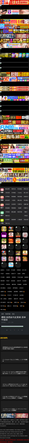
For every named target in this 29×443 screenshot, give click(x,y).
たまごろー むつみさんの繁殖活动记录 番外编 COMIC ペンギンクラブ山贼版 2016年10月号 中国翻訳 (15, 373)
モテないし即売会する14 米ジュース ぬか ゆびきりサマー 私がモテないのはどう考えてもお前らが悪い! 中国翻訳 (15, 385)
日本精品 (14, 192)
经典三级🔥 (9, 302)
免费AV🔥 (22, 306)
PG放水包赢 (20, 277)
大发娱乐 (9, 288)
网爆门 (26, 212)
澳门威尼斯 (3, 302)
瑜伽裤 (19, 208)
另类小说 (7, 223)
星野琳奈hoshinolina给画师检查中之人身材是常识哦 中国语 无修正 (15, 348)
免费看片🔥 (3, 291)
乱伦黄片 (3, 284)
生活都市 (7, 219)
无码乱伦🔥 (3, 295)
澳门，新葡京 (4, 298)
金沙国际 (22, 295)
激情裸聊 (16, 291)
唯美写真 (20, 212)
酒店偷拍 (13, 280)
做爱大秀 (16, 298)
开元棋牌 (13, 270)
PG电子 (2, 273)
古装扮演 (7, 204)
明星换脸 (14, 208)
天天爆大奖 (15, 295)
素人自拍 (26, 192)
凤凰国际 (14, 277)
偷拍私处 (8, 284)
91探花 (13, 200)
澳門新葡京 (15, 288)
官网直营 (19, 270)
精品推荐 (7, 189)
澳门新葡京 (3, 288)
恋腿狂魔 (26, 204)
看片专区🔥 (3, 306)
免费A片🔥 (16, 302)
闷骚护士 (26, 208)
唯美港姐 (20, 196)
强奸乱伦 (14, 189)
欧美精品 (20, 189)
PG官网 (8, 270)
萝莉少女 (26, 189)
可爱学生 (20, 204)
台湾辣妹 (7, 196)
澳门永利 (24, 270)
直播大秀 (21, 298)
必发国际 (25, 284)
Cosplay (20, 192)
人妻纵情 (20, 219)
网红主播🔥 (3, 309)
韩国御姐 (14, 196)
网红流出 (20, 200)
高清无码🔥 (15, 306)
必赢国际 (8, 277)
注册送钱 (8, 273)
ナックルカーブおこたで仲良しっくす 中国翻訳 (15, 360)
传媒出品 (7, 215)
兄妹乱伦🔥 (23, 302)
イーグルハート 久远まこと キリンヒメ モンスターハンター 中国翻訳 (15, 409)
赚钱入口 (9, 306)
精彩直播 (3, 280)
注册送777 (13, 273)
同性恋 (26, 215)
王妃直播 (24, 280)
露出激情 (14, 212)
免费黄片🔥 (22, 291)
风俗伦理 (26, 219)
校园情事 (14, 219)
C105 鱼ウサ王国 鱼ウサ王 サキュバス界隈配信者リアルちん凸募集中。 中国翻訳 (15, 397)
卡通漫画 (7, 212)
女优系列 (14, 204)
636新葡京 (9, 291)
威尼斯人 (3, 270)
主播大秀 (19, 280)
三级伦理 (7, 192)
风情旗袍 (7, 208)
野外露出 (26, 200)
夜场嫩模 (19, 284)
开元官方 (9, 295)
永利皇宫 (21, 288)
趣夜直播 (14, 284)
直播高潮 (26, 277)
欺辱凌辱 (7, 200)
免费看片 (10, 298)
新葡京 (23, 273)
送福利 (19, 273)
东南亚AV (26, 196)
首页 (2, 314)
